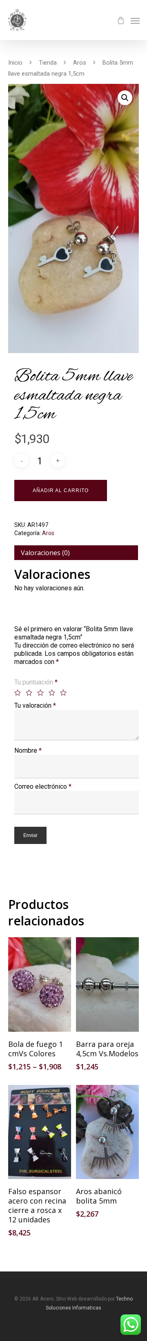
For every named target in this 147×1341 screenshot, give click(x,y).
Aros (79, 62)
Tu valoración (35, 705)
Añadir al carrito (61, 490)
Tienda (48, 62)
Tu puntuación (36, 682)
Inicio (15, 62)
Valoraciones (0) (45, 552)
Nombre (28, 750)
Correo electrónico (42, 786)
